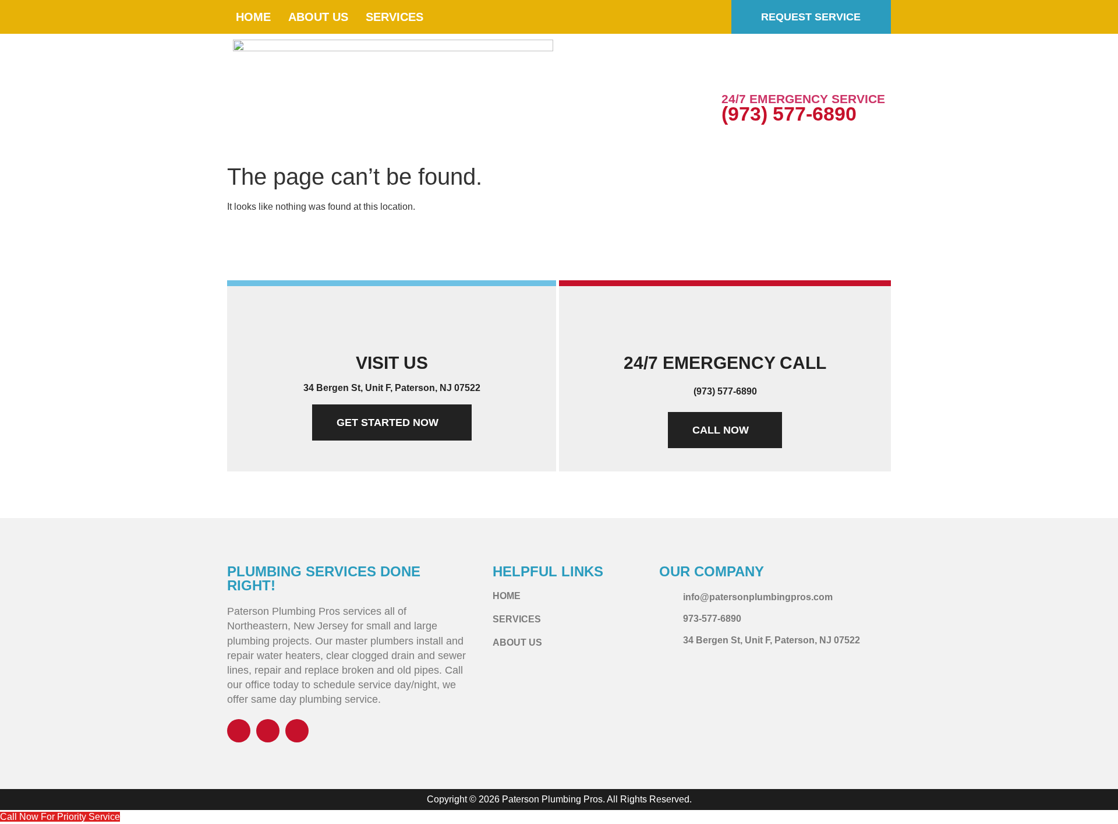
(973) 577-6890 (789, 114)
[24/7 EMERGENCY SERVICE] (736, 72)
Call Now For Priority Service (60, 817)
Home (253, 16)
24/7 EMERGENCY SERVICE (803, 98)
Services (394, 16)
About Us (318, 16)
